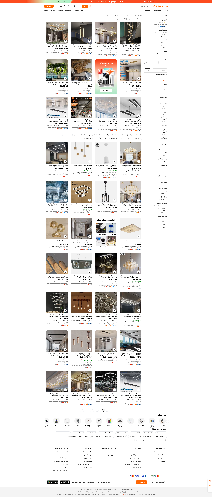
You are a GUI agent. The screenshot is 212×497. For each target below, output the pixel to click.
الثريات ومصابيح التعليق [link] (110, 15)
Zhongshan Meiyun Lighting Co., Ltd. (107, 54)
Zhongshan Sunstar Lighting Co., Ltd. (58, 247)
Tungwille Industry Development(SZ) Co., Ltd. (81, 127)
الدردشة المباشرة (88, 455)
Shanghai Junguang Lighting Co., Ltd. (131, 174)
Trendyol (123, 489)
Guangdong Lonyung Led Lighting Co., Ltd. (57, 127)
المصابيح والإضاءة (131, 15)
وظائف (163, 461)
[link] (210, 481)
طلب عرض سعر (112, 455)
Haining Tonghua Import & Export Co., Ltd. (81, 321)
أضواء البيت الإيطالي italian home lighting (77, 436)
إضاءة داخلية (122, 15)
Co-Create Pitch (160, 455)
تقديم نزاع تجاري (88, 458)
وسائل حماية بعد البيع (136, 461)
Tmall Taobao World (98, 489)
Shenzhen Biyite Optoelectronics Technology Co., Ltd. (57, 324)
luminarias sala (134, 432)
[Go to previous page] (107, 410)
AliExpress (82, 489)
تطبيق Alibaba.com (77, 482)
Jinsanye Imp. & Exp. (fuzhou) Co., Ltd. (107, 211)
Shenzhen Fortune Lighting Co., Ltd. (107, 324)
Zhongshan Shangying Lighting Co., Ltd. (82, 91)
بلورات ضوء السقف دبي (78, 135)
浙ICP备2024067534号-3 (148, 494)
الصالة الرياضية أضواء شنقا (108, 135)
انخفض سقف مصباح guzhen (62, 432)
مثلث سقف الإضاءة (160, 432)
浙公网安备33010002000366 (133, 494)
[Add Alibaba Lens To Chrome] (141, 482)
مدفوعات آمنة (137, 451)
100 (84, 410)
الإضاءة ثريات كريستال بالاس (145, 436)
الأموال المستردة (88, 461)
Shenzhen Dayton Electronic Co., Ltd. (107, 175)
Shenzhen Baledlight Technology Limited (81, 283)
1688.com (89, 489)
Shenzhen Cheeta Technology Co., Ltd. (131, 247)
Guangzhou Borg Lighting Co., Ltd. (132, 325)
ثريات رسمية (66, 135)
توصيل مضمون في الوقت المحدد (133, 458)
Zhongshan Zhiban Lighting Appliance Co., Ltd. (57, 91)
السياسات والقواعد (136, 467)
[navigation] (155, 213)
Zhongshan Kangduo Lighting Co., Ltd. (107, 360)
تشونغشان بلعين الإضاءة (121, 432)
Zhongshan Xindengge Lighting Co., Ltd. (131, 54)
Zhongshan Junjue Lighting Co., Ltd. (83, 212)
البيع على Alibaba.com (62, 451)
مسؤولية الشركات (160, 458)
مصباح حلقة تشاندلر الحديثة (89, 138)
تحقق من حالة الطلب (63, 458)
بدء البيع (66, 455)
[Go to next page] (80, 410)
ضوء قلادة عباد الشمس (77, 432)
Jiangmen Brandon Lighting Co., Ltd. (132, 362)
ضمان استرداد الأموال (135, 455)
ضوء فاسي (137, 135)
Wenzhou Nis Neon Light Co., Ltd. (83, 52)
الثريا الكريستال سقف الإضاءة (105, 432)
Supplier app (104, 482)
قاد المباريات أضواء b (147, 432)
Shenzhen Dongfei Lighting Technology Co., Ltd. (57, 52)
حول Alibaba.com (160, 448)
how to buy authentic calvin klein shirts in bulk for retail (151, 440)
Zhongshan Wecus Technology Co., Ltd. (82, 365)
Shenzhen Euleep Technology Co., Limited (57, 174)
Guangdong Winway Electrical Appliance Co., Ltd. (130, 129)
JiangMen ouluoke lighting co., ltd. (108, 285)
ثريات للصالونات (108, 436)
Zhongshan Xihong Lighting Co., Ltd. (107, 129)
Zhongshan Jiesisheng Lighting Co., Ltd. (131, 211)
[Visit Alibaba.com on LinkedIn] (64, 470)
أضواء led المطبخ (90, 432)
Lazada (106, 489)
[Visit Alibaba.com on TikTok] (51, 470)
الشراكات (65, 464)
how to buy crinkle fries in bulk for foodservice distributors (120, 440)
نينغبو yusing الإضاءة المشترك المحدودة (130, 138)
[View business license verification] (121, 494)
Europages (130, 489)
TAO (119, 489)
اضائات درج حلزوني (120, 436)
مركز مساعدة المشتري (86, 451)
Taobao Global (112, 489)
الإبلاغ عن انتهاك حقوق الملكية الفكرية (83, 464)
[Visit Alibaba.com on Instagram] (57, 470)
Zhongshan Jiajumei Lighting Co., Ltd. (131, 91)
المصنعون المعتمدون (111, 451)
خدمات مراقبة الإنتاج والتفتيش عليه (132, 464)
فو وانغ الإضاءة (103, 138)
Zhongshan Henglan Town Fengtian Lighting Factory (57, 283)
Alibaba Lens (158, 482)
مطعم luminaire (114, 138)
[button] (90, 6)
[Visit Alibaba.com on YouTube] (54, 470)
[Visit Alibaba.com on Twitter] (60, 470)
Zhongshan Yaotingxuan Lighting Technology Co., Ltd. (57, 211)
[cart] (69, 6)
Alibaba (140, 15)
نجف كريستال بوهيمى (95, 436)
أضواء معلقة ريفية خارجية (93, 135)
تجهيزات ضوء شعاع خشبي (124, 135)
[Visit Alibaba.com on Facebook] (67, 470)
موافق (147, 62)
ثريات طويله (131, 436)
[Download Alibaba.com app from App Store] (65, 482)
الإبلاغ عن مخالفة (88, 467)
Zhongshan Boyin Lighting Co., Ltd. (83, 247)
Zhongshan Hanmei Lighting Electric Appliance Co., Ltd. (130, 286)
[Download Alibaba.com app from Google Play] (52, 482)
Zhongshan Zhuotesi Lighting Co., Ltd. (82, 173)
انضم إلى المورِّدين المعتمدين (61, 461)
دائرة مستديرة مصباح (160, 436)
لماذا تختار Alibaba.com (159, 451)
